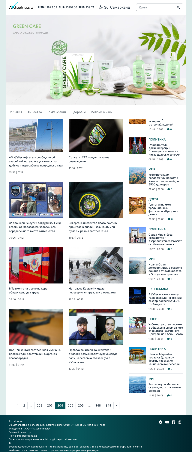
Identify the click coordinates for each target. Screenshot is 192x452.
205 (70, 405)
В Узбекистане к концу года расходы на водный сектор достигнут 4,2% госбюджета (165, 299)
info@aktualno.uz (27, 435)
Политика (157, 139)
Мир (151, 169)
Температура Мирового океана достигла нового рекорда (164, 387)
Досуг (153, 199)
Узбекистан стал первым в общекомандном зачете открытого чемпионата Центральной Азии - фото (165, 329)
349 (108, 405)
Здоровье (78, 112)
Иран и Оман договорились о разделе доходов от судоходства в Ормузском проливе (165, 269)
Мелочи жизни (101, 112)
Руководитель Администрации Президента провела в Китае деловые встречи (164, 149)
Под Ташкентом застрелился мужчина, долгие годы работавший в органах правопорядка (35, 354)
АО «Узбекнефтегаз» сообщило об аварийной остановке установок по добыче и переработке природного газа (36, 161)
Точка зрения (57, 112)
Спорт (153, 319)
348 (98, 405)
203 (50, 405)
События (15, 112)
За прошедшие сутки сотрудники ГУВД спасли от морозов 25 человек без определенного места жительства (35, 227)
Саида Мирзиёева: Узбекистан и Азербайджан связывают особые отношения (165, 239)
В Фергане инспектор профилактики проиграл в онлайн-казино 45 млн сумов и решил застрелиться (93, 227)
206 (81, 405)
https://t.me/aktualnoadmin (60, 439)
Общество (34, 112)
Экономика (158, 289)
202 (39, 405)
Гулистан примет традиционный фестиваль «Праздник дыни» (163, 209)
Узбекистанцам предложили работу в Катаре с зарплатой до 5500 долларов (163, 179)
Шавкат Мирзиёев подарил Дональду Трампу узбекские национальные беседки (164, 359)
